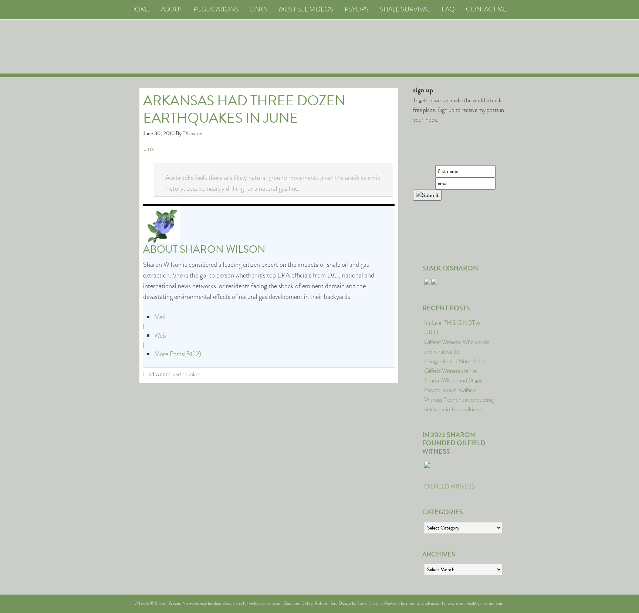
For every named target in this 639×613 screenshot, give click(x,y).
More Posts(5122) (177, 354)
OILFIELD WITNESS (449, 486)
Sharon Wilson (223, 249)
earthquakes (186, 374)
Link (148, 148)
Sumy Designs (369, 603)
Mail (160, 317)
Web (160, 335)
